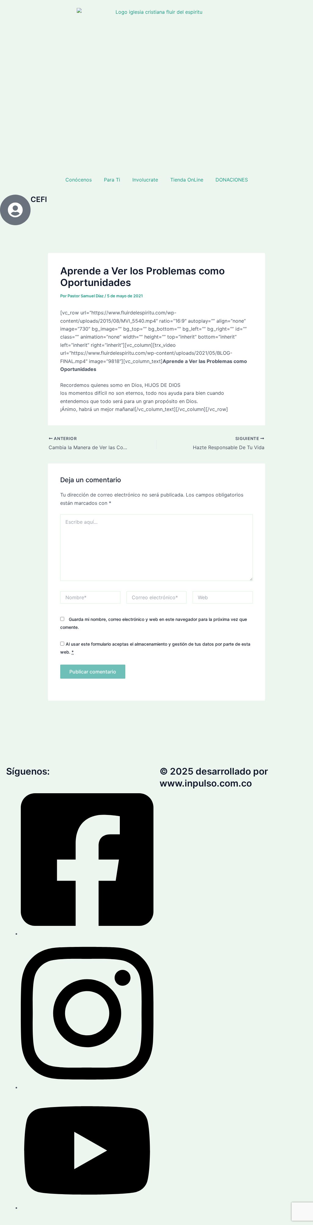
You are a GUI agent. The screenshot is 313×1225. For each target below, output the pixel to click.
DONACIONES (231, 180)
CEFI (39, 199)
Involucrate (145, 180)
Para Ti (112, 180)
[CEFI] (15, 210)
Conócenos (78, 180)
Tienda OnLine (186, 180)
